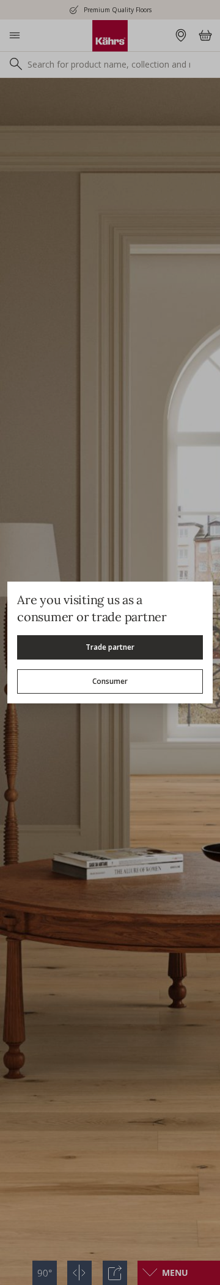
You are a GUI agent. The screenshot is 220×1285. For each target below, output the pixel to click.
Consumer (110, 681)
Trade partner (110, 647)
